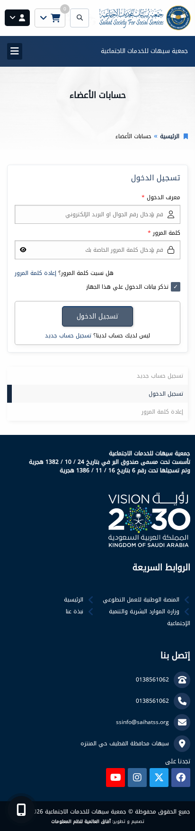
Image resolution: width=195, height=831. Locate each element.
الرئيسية (169, 136)
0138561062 (152, 679)
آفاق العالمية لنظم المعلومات (81, 821)
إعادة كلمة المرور (35, 273)
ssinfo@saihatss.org (142, 722)
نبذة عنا (74, 611)
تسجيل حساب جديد (68, 335)
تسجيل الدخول (166, 394)
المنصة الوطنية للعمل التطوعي (141, 599)
